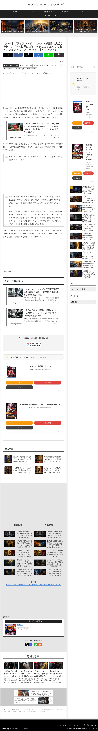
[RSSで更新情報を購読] (27, 628)
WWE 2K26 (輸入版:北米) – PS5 (40, 366)
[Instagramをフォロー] (21, 628)
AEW (6, 65)
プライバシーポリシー (75, 725)
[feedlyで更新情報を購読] (24, 628)
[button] (59, 55)
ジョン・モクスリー (27, 65)
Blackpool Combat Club (30, 68)
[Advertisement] (33, 90)
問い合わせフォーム (90, 725)
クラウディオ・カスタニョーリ (13, 68)
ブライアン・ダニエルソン (55, 65)
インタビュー (14, 65)
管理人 (20, 625)
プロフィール (63, 725)
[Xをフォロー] (18, 628)
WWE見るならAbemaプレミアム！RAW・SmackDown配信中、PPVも (33, 585)
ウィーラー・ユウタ (40, 65)
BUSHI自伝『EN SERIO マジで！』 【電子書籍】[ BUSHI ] (40, 404)
